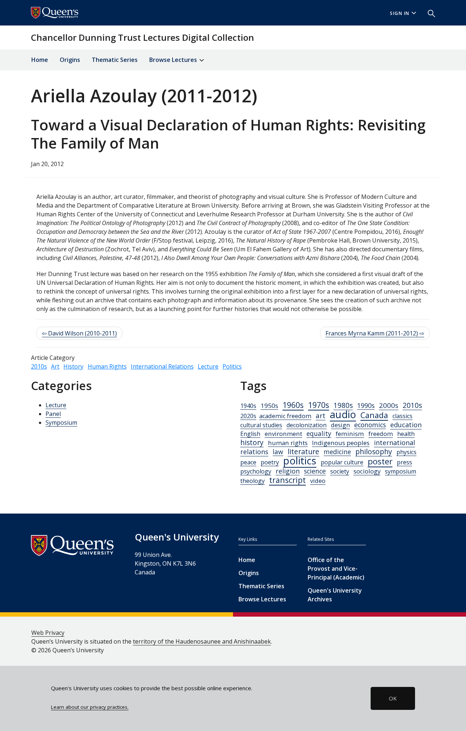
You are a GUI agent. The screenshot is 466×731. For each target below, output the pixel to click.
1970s (318, 405)
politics (299, 460)
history (252, 442)
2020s (248, 416)
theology (252, 481)
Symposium (61, 422)
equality (319, 433)
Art (55, 366)
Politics (232, 366)
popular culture (342, 462)
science (315, 471)
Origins (70, 60)
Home (39, 60)
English (250, 434)
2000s (388, 405)
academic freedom (285, 416)
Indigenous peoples (341, 443)
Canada (374, 415)
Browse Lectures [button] (173, 60)
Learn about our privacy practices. (90, 707)
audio (343, 414)
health (406, 434)
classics (402, 416)
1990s (366, 405)
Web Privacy (47, 633)
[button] (428, 12)
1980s (343, 405)
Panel (53, 414)
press (404, 462)
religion (288, 471)
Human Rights (107, 366)
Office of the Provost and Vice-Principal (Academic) (336, 568)
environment (283, 433)
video (317, 480)
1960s (293, 405)
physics (406, 452)
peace (248, 462)
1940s (248, 406)
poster (380, 461)
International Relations (162, 366)
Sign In (400, 13)
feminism (350, 433)
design (340, 425)
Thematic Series (115, 60)
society (339, 471)
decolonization (307, 425)
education (406, 424)
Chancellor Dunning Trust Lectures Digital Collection (142, 37)
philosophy (373, 451)
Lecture (208, 366)
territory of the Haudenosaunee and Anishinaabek (202, 641)
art (320, 415)
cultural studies (261, 425)
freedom (380, 434)
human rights (288, 443)
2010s (39, 366)
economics (370, 424)
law (278, 451)
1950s (269, 405)
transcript (287, 480)
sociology (367, 471)
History (73, 366)
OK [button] (393, 698)
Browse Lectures (262, 599)
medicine (337, 452)
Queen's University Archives (335, 594)
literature (303, 451)
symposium (400, 471)
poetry (270, 462)
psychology (255, 471)
